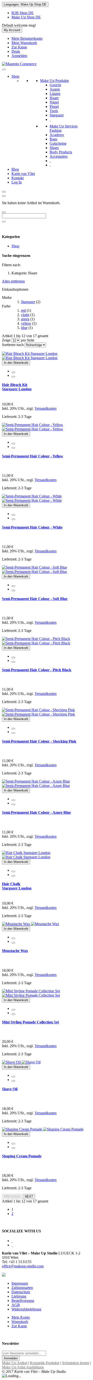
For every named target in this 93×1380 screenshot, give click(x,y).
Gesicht (55, 85)
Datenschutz (20, 1292)
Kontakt (17, 178)
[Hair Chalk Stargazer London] (26, 855)
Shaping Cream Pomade (21, 1156)
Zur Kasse (19, 47)
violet (25, 315)
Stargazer (57, 115)
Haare (54, 98)
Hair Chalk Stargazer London (16, 886)
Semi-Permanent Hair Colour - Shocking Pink (39, 741)
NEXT (29, 1196)
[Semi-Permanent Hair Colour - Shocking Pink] (38, 712)
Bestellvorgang (22, 1301)
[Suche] (4, 212)
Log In (16, 182)
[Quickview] (13, 372)
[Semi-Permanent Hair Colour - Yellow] (32, 427)
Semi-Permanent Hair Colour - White (32, 527)
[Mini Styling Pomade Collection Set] (31, 993)
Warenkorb (19, 1322)
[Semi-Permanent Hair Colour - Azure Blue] (36, 783)
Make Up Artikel (14, 1363)
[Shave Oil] (21, 1062)
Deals (15, 51)
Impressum (19, 1283)
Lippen (55, 94)
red (23, 310)
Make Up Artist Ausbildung (23, 1367)
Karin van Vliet (23, 174)
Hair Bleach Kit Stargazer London (16, 387)
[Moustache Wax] (30, 924)
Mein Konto (20, 1317)
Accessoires (58, 156)
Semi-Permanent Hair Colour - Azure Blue (36, 812)
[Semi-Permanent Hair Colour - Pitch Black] (36, 641)
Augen (55, 89)
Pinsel (54, 106)
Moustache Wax (15, 951)
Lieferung (18, 1296)
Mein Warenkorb (24, 43)
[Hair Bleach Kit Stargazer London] (29, 356)
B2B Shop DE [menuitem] (22, 13)
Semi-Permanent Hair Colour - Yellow (32, 456)
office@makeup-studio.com (23, 1266)
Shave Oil (9, 1089)
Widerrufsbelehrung (26, 1309)
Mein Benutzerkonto (26, 38)
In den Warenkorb (16, 362)
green (25, 319)
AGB (15, 1305)
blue (24, 328)
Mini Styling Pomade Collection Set (30, 1022)
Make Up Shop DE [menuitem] (26, 17)
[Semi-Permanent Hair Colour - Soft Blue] (34, 569)
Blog (15, 169)
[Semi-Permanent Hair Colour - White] (32, 498)
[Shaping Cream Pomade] (42, 1129)
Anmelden (19, 56)
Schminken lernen (75, 1363)
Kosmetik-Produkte (44, 1363)
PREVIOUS (12, 1196)
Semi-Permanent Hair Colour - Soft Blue (34, 599)
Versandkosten (46, 408)
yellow (26, 323)
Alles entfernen (13, 281)
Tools (54, 111)
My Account (12, 30)
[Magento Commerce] (19, 64)
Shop (15, 76)
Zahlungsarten (22, 1288)
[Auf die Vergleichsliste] (13, 376)
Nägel (54, 102)
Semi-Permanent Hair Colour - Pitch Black (36, 670)
